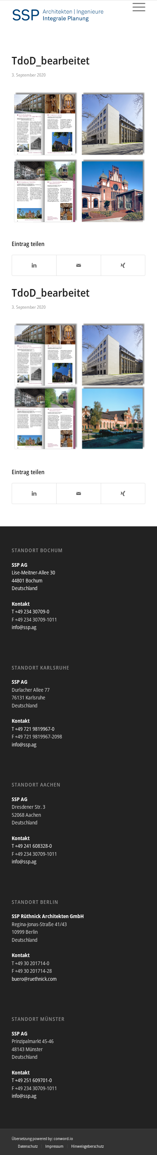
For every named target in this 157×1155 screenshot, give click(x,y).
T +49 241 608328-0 (32, 845)
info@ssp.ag (24, 627)
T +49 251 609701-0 (32, 1080)
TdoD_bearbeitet (50, 60)
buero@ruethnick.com (34, 978)
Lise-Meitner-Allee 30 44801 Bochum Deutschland (33, 580)
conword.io (63, 1138)
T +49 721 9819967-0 (33, 728)
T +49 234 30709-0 (30, 611)
